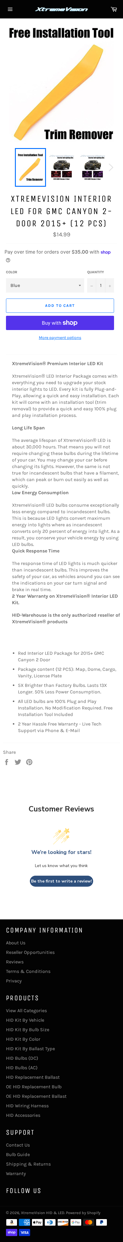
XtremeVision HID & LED (42, 1212)
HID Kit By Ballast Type (30, 1048)
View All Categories (26, 1010)
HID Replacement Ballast (33, 1077)
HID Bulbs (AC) (22, 1067)
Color (11, 272)
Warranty (16, 1173)
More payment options (60, 337)
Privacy (14, 981)
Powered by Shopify (83, 1212)
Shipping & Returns (28, 1164)
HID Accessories (23, 1115)
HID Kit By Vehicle (25, 1020)
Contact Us (18, 1145)
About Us (15, 943)
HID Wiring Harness (27, 1105)
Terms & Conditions (28, 971)
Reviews (15, 962)
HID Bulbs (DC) (22, 1058)
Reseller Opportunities (30, 952)
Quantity (95, 272)
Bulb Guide (18, 1154)
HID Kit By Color (23, 1039)
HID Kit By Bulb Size (27, 1029)
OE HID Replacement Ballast (36, 1096)
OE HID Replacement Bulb (33, 1086)
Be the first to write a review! (61, 881)
